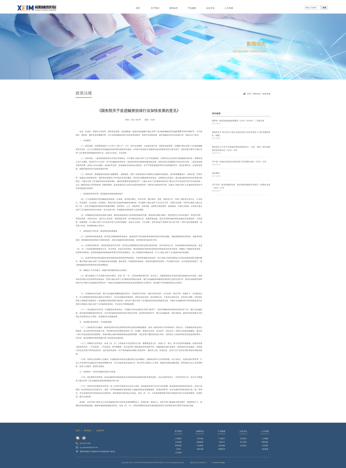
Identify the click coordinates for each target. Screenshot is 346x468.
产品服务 (192, 8)
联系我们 (88, 430)
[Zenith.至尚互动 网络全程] (218, 463)
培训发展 (265, 449)
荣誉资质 (178, 445)
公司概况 (178, 438)
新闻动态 (173, 8)
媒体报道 (200, 442)
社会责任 (243, 445)
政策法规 (200, 449)
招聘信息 (265, 442)
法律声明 (100, 430)
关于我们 (155, 8)
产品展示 (221, 438)
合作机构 (178, 453)
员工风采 (243, 442)
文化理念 (243, 438)
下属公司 (221, 442)
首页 (138, 8)
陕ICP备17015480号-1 (198, 463)
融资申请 (221, 449)
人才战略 (265, 438)
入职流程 (265, 445)
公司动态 (200, 438)
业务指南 (221, 445)
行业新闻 (200, 445)
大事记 (178, 449)
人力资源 (228, 8)
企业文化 (210, 8)
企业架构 (178, 442)
